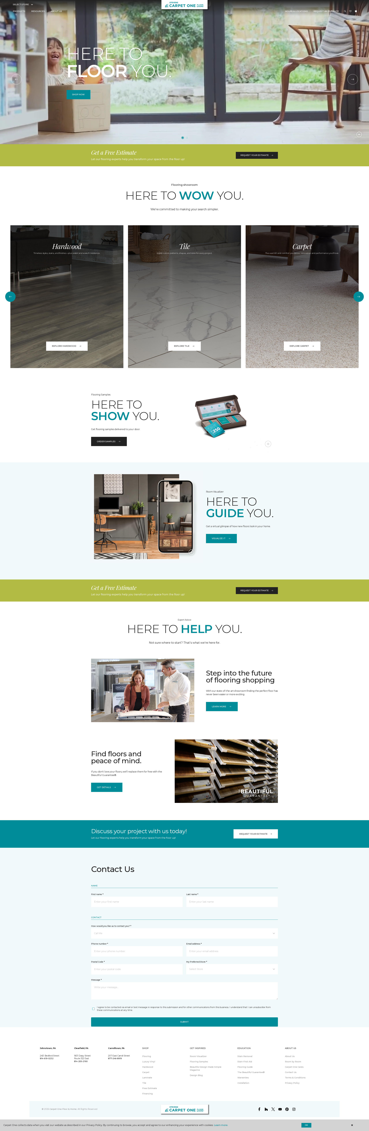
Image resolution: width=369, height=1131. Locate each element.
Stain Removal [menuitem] (244, 1056)
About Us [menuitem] (290, 1056)
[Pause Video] (359, 134)
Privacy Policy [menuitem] (292, 1083)
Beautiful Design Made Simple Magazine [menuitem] (205, 1068)
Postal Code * (98, 962)
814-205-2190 (81, 1061)
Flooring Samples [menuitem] (199, 1061)
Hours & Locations (296, 11)
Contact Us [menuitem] (290, 1072)
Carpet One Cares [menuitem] (294, 1067)
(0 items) (356, 11)
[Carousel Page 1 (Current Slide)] (182, 137)
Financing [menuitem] (147, 1093)
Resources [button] (38, 11)
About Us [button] (56, 11)
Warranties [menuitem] (243, 1077)
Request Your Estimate (254, 155)
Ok (306, 1125)
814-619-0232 (46, 1058)
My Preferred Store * (196, 962)
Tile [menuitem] (144, 1083)
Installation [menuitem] (243, 1083)
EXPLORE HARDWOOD (64, 346)
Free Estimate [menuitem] (149, 1088)
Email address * (194, 944)
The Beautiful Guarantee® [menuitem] (251, 1072)
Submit (184, 1022)
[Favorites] (350, 11)
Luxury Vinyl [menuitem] (148, 1061)
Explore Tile (181, 346)
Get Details (104, 787)
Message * (96, 980)
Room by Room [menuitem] (293, 1061)
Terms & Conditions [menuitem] (295, 1077)
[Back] (16, 79)
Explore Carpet (299, 346)
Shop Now (78, 94)
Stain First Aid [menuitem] (244, 1061)
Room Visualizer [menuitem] (198, 1056)
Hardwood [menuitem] (147, 1067)
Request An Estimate (326, 11)
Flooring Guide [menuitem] (245, 1067)
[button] (345, 11)
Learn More (219, 706)
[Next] (353, 79)
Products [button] (19, 11)
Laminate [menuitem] (147, 1077)
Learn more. (221, 1125)
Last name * (192, 894)
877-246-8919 (115, 1058)
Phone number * (99, 944)
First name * (97, 894)
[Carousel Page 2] (187, 137)
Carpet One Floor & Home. (63, 1109)
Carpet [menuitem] (145, 1072)
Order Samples (106, 441)
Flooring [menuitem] (146, 1056)
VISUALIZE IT (218, 538)
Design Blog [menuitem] (196, 1075)
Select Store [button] (21, 4)
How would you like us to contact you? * (111, 926)
